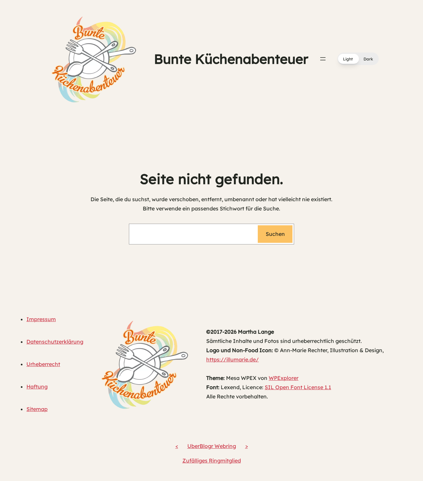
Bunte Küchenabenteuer (231, 59)
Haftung (37, 386)
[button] (358, 59)
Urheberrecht (43, 364)
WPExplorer (283, 378)
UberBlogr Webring (211, 446)
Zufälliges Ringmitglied (211, 460)
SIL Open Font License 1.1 (298, 387)
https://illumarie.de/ (232, 359)
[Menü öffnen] (323, 59)
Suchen (275, 234)
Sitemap (37, 409)
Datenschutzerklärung (54, 341)
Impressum (41, 319)
